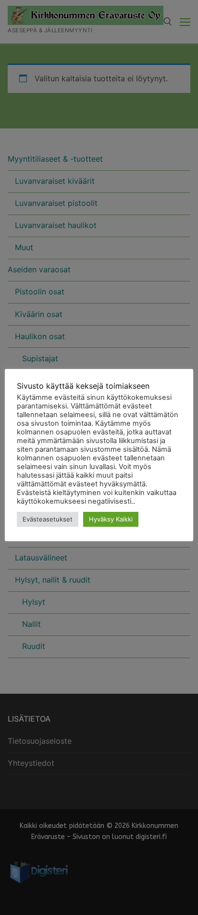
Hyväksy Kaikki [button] (111, 519)
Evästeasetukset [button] (48, 519)
